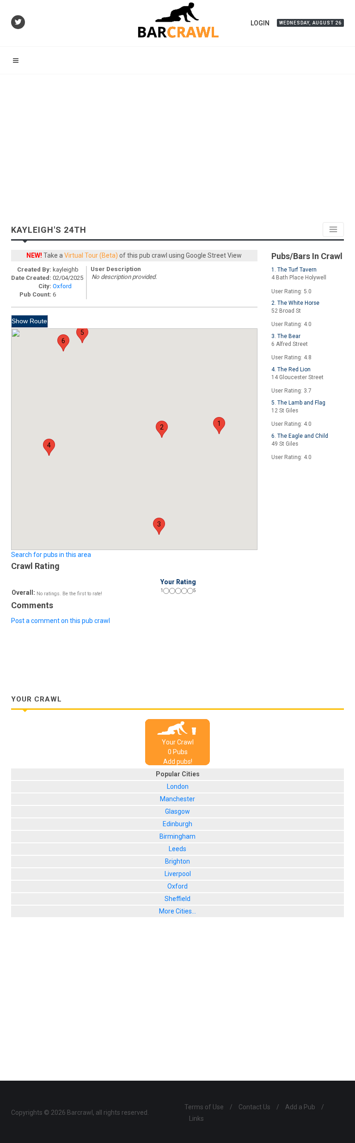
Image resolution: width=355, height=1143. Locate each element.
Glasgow (177, 811)
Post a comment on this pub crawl (60, 620)
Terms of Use (204, 1107)
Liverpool (178, 873)
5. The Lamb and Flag (298, 402)
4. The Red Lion (291, 369)
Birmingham (177, 836)
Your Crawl (178, 742)
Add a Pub (300, 1107)
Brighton (177, 861)
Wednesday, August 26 (310, 22)
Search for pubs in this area (51, 554)
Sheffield (177, 898)
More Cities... (177, 911)
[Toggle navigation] (333, 229)
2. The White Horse (295, 303)
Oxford (62, 286)
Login (260, 23)
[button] (219, 425)
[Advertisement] (177, 143)
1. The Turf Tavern (294, 269)
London (178, 786)
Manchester (177, 799)
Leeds (177, 849)
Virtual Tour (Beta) (91, 255)
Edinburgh (177, 824)
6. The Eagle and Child (299, 436)
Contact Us (254, 1107)
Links (196, 1118)
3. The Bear (285, 336)
